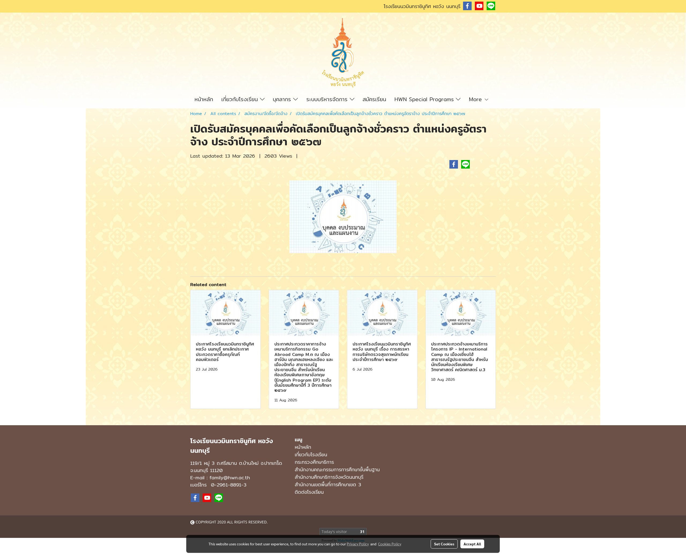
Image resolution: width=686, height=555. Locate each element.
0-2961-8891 (226, 485)
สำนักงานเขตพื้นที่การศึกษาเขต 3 (328, 484)
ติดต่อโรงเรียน (309, 492)
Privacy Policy (358, 543)
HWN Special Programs (425, 99)
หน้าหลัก (204, 99)
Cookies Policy (389, 543)
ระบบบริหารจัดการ (328, 99)
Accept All (472, 543)
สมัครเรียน (374, 99)
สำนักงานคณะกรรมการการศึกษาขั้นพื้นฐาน (337, 469)
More (476, 99)
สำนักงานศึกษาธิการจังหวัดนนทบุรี (329, 477)
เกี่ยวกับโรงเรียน (240, 99)
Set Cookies (444, 543)
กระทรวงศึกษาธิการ (314, 462)
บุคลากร (283, 99)
